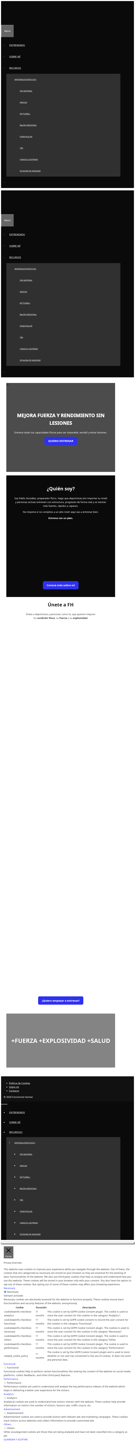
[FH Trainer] (60, 11)
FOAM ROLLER (26, 136)
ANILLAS (23, 102)
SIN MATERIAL (26, 91)
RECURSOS (15, 68)
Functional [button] (9, 1363)
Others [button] (7, 1424)
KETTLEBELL (25, 114)
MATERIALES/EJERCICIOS (25, 79)
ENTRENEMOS (17, 45)
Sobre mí (14, 1087)
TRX (21, 148)
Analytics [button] (9, 1394)
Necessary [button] (9, 1288)
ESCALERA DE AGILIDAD (30, 171)
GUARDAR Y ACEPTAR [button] (16, 1439)
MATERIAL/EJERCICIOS (24, 1143)
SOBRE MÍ (14, 56)
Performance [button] (11, 1379)
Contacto (14, 1090)
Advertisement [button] (12, 1409)
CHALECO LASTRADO (29, 159)
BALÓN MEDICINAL (28, 125)
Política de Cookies (19, 1083)
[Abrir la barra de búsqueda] (4, 19)
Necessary (12, 1291)
